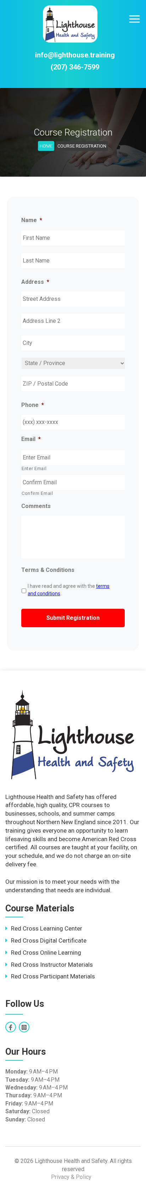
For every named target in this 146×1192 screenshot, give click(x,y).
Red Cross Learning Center (46, 928)
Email (31, 439)
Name (31, 220)
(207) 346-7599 (75, 67)
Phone (32, 405)
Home (46, 145)
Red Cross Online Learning (46, 952)
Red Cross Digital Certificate (48, 940)
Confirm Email (37, 493)
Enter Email (34, 468)
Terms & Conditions (47, 570)
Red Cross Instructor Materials (52, 964)
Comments (36, 506)
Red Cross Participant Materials (53, 976)
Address (35, 281)
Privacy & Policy (71, 1177)
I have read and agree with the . (69, 589)
